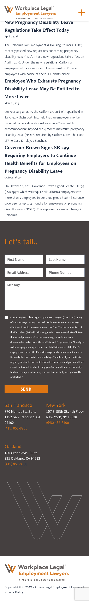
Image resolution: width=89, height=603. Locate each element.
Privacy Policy (14, 592)
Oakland (13, 446)
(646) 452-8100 (57, 422)
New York (56, 405)
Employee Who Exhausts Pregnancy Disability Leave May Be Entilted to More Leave (43, 89)
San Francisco (18, 405)
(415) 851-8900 (16, 428)
